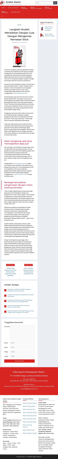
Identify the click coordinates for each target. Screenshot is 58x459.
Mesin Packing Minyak (30, 412)
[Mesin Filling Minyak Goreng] (42, 35)
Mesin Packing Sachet (30, 403)
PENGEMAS (24, 8)
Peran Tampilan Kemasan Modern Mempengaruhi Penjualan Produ (28, 271)
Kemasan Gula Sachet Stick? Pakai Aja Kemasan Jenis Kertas (18, 306)
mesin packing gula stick (20, 93)
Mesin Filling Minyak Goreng (49, 35)
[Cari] (55, 2)
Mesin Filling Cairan (29, 430)
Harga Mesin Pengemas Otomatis (49, 28)
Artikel (19, 24)
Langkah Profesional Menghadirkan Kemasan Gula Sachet (20, 295)
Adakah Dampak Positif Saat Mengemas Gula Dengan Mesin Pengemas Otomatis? (20, 311)
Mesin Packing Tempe (30, 433)
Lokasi (6, 356)
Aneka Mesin (13, 2)
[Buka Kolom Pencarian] (2, 16)
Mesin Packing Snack (29, 418)
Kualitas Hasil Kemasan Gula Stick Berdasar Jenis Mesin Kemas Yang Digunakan (10, 272)
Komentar (7, 326)
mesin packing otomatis (20, 163)
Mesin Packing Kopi (29, 406)
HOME (3, 7)
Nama (6, 343)
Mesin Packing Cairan (29, 422)
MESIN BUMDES (15, 12)
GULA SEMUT (48, 8)
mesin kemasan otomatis (20, 174)
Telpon (6, 351)
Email (5, 347)
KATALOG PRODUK (13, 7)
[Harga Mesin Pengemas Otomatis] (42, 28)
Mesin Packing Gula (29, 409)
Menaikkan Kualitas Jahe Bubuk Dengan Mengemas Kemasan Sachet (19, 290)
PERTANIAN (4, 12)
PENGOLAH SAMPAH (36, 8)
